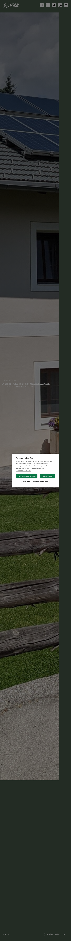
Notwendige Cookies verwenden (35, 482)
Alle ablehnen (47, 476)
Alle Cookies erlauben (27, 476)
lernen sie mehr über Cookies (23, 470)
